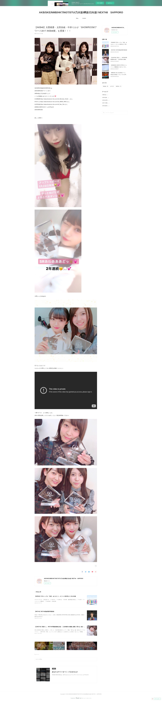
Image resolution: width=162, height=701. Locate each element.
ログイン (110, 3)
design (105, 86)
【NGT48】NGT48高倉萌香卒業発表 (44, 611)
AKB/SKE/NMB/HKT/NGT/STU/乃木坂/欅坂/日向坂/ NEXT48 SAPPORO (81, 12)
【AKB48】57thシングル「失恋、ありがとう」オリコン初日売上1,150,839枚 (55, 596)
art (112, 86)
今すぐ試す (100, 3)
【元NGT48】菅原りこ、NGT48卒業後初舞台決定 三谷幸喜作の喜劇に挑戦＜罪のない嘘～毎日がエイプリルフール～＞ (67, 626)
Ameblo (84, 18)
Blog (77, 18)
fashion (118, 86)
